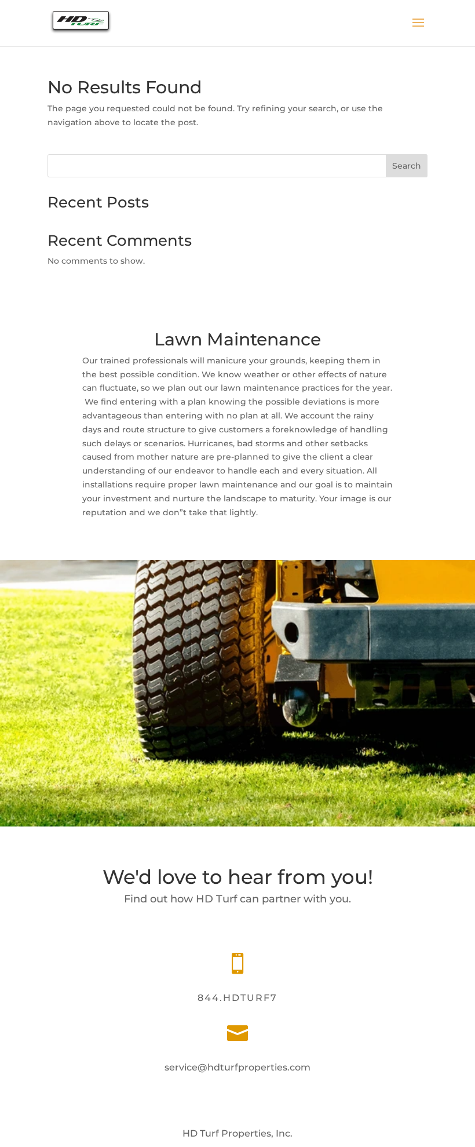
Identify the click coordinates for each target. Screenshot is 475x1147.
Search (406, 166)
